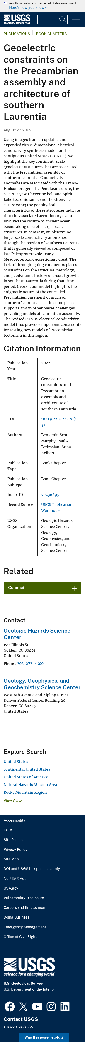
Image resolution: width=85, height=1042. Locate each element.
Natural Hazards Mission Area (30, 784)
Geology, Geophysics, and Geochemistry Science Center (42, 683)
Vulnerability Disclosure (24, 898)
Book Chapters (51, 34)
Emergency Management (25, 927)
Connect (16, 587)
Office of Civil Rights (21, 937)
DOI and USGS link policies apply (32, 869)
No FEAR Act (15, 879)
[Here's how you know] (42, 6)
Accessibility (14, 820)
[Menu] (76, 19)
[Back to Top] (68, 1025)
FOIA (8, 830)
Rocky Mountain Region (25, 792)
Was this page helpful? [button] (44, 1037)
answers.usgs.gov (19, 1026)
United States (16, 761)
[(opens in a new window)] (10, 1006)
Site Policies (14, 840)
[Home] (17, 23)
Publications (17, 34)
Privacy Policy (15, 850)
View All (11, 800)
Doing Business (16, 917)
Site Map (11, 859)
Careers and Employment (25, 908)
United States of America (26, 777)
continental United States (27, 769)
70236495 (50, 495)
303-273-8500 (30, 663)
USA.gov (11, 888)
